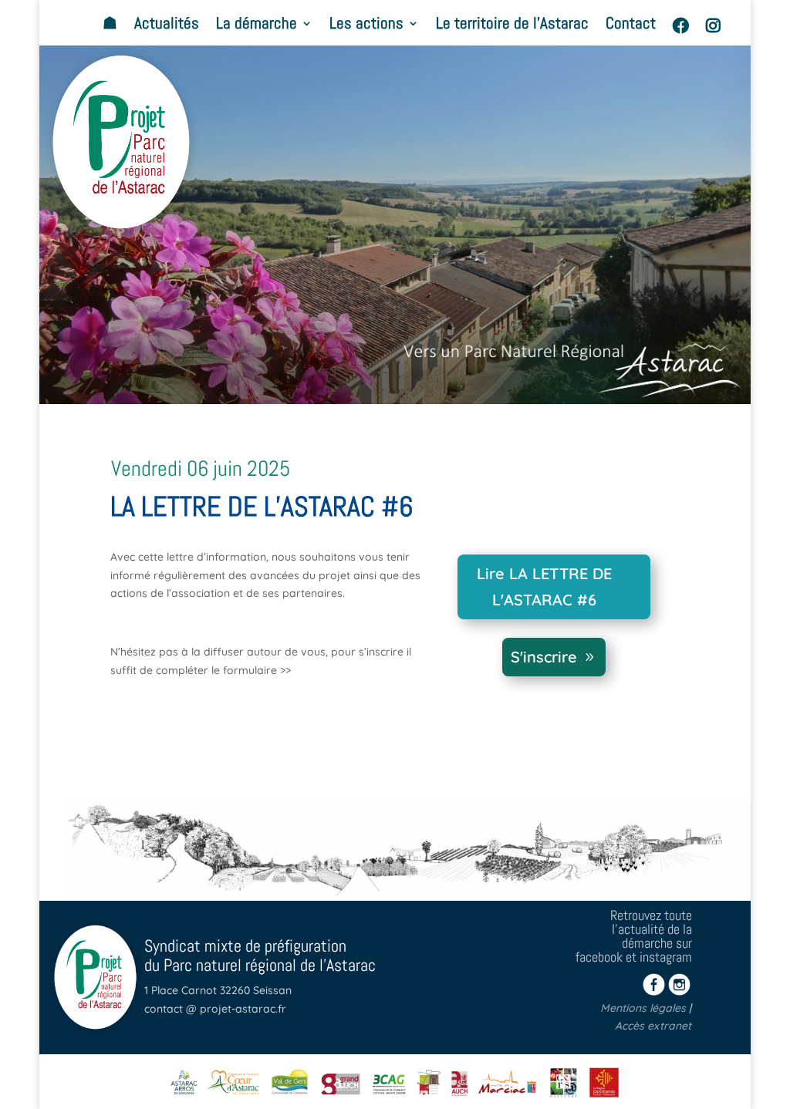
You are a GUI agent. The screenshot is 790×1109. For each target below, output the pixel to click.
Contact (631, 25)
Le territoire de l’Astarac (512, 25)
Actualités (166, 25)
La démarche (256, 25)
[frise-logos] (394, 1101)
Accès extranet (653, 1026)
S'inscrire (544, 656)
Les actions (366, 25)
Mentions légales (643, 1008)
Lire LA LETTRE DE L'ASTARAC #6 (544, 586)
